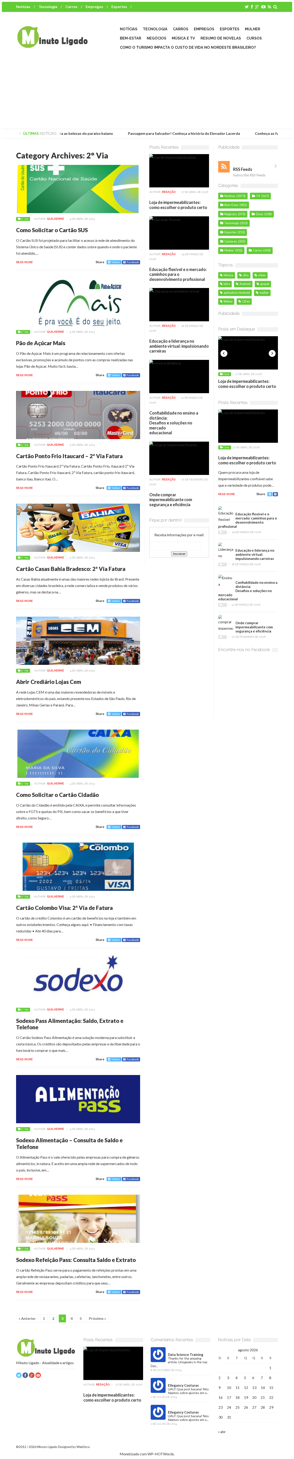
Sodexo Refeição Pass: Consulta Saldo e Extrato (76, 1259)
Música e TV (183, 38)
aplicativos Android (237, 292)
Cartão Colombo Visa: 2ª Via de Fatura (64, 907)
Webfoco (83, 1447)
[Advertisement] (147, 90)
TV (258, 196)
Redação (169, 192)
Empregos (94, 6)
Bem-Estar (130, 38)
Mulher (252, 29)
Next (272, 353)
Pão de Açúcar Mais (40, 343)
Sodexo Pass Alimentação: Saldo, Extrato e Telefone (69, 1024)
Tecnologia (48, 6)
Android (245, 284)
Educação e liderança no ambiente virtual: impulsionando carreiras (179, 346)
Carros (71, 6)
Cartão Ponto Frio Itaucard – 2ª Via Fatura (69, 456)
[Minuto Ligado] (52, 45)
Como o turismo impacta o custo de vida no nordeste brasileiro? (188, 47)
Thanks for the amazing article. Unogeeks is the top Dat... (179, 1362)
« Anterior (27, 1318)
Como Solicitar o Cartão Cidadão (57, 794)
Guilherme (55, 218)
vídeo (262, 275)
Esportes (119, 6)
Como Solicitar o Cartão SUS (52, 230)
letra (227, 284)
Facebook (133, 262)
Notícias (23, 6)
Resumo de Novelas (221, 38)
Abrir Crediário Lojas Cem (48, 681)
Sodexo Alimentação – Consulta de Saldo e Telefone (69, 1143)
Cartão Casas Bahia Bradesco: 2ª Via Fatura (70, 568)
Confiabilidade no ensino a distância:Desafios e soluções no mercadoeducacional (173, 422)
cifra (246, 275)
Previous (223, 353)
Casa (226, 374)
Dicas (259, 214)
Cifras (246, 301)
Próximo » (97, 1318)
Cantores (230, 241)
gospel (264, 284)
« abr (222, 1431)
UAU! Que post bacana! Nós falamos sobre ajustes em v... (188, 1391)
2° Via (24, 218)
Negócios (156, 38)
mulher (264, 292)
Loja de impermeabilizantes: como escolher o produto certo (178, 205)
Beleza (228, 301)
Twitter (115, 262)
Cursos (254, 38)
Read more (24, 262)
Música (228, 275)
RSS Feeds (242, 169)
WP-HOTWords (160, 1454)
